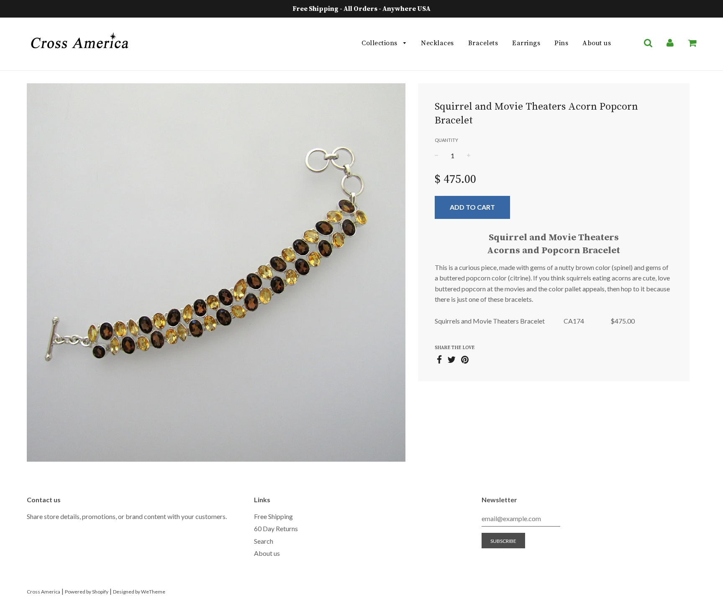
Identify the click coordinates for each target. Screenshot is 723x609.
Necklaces (437, 43)
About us (596, 43)
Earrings (526, 43)
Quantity (446, 140)
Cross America (43, 591)
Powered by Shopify (86, 591)
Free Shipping (273, 516)
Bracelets (483, 43)
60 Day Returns (276, 528)
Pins (561, 43)
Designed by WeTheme (139, 591)
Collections (380, 43)
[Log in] (670, 43)
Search (263, 541)
